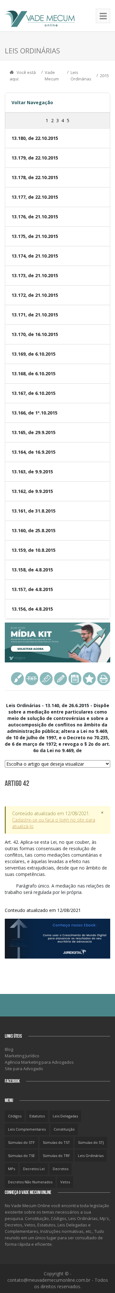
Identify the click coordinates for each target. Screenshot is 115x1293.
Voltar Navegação (32, 102)
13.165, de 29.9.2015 (34, 432)
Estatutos (37, 1116)
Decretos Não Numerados (30, 1181)
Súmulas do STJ (91, 1142)
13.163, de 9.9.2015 (32, 472)
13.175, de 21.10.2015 (35, 236)
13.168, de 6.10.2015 (34, 373)
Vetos (65, 1181)
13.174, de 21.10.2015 (35, 256)
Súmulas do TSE (21, 1155)
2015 (104, 75)
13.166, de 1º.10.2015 (34, 413)
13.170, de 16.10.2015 (35, 334)
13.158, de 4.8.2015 (32, 570)
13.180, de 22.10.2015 (35, 138)
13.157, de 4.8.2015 (32, 589)
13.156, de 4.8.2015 (32, 609)
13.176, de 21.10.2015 (35, 217)
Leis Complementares (27, 1129)
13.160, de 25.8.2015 (34, 530)
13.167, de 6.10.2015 (34, 393)
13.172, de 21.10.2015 (35, 295)
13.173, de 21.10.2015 (35, 275)
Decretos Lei (34, 1168)
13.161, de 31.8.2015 (34, 511)
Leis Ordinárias (90, 1155)
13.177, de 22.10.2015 (35, 197)
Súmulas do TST (56, 1142)
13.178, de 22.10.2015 (35, 177)
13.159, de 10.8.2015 (34, 550)
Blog (9, 1049)
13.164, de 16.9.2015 (34, 452)
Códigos (14, 1116)
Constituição (64, 1129)
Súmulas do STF (21, 1142)
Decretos (60, 1168)
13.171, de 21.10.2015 (35, 315)
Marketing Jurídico (22, 1056)
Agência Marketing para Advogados (39, 1062)
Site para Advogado (24, 1068)
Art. (56, 858)
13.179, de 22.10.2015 (35, 158)
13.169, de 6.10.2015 (34, 354)
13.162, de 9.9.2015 (32, 491)
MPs (11, 1168)
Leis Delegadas (65, 1116)
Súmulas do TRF (56, 1155)
